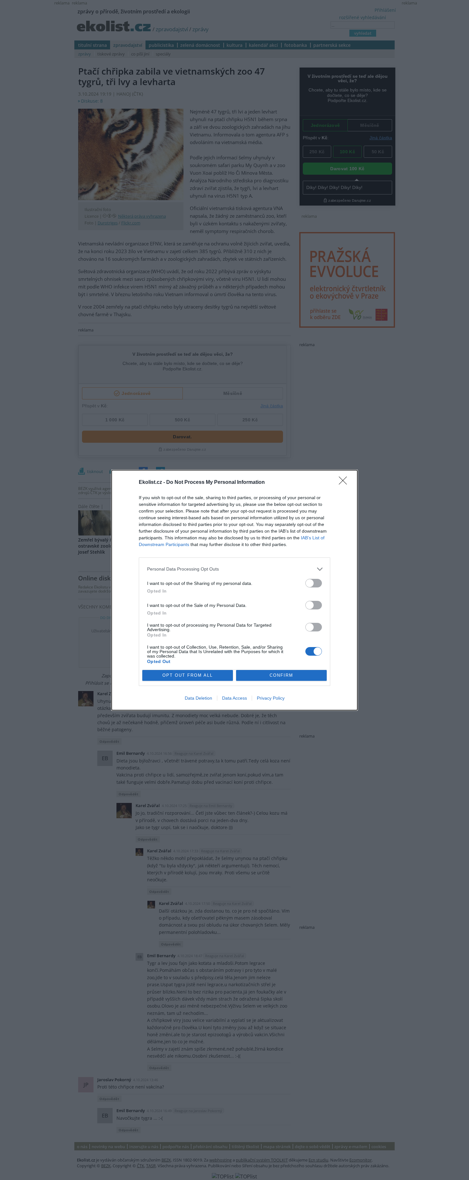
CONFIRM (281, 675)
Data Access (234, 698)
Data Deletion (198, 698)
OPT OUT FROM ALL (187, 675)
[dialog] (234, 590)
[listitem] (234, 569)
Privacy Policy (271, 698)
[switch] (313, 583)
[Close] (345, 483)
